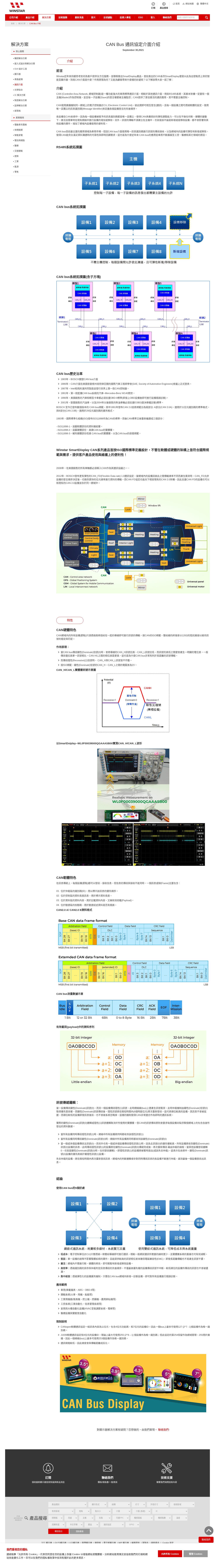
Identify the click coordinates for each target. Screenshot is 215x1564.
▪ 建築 (16, 156)
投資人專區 (125, 17)
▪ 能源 (16, 166)
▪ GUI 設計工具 (20, 69)
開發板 (98, 1543)
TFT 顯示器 (46, 1543)
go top (209, 1530)
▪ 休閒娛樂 (18, 130)
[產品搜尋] (164, 5)
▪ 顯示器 (17, 74)
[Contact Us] (107, 1468)
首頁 (178, 3)
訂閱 (48, 1477)
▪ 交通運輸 (18, 151)
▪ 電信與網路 (19, 140)
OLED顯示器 (60, 1543)
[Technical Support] (166, 1468)
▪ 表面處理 (18, 79)
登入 (153, 17)
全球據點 (107, 17)
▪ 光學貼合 (18, 90)
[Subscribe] (48, 1468)
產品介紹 (30, 17)
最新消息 (79, 17)
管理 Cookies (195, 1554)
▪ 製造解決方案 (20, 100)
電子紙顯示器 (110, 1543)
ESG (140, 17)
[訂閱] (153, 5)
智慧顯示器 (87, 1543)
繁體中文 (204, 3)
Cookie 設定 (168, 1543)
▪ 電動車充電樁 (20, 124)
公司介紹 (13, 17)
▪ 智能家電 (18, 135)
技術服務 (63, 17)
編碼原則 (135, 1543)
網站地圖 (189, 3)
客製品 (145, 1543)
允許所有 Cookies (170, 1554)
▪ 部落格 (17, 111)
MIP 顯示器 (123, 1543)
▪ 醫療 (16, 145)
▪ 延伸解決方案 (20, 105)
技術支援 (167, 1477)
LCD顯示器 (74, 1543)
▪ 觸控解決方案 (20, 58)
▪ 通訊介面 (18, 84)
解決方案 (46, 17)
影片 (93, 17)
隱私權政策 (49, 1558)
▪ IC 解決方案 (19, 95)
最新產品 (155, 1543)
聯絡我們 (167, 17)
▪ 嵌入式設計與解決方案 (24, 63)
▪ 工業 (16, 161)
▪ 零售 (16, 172)
